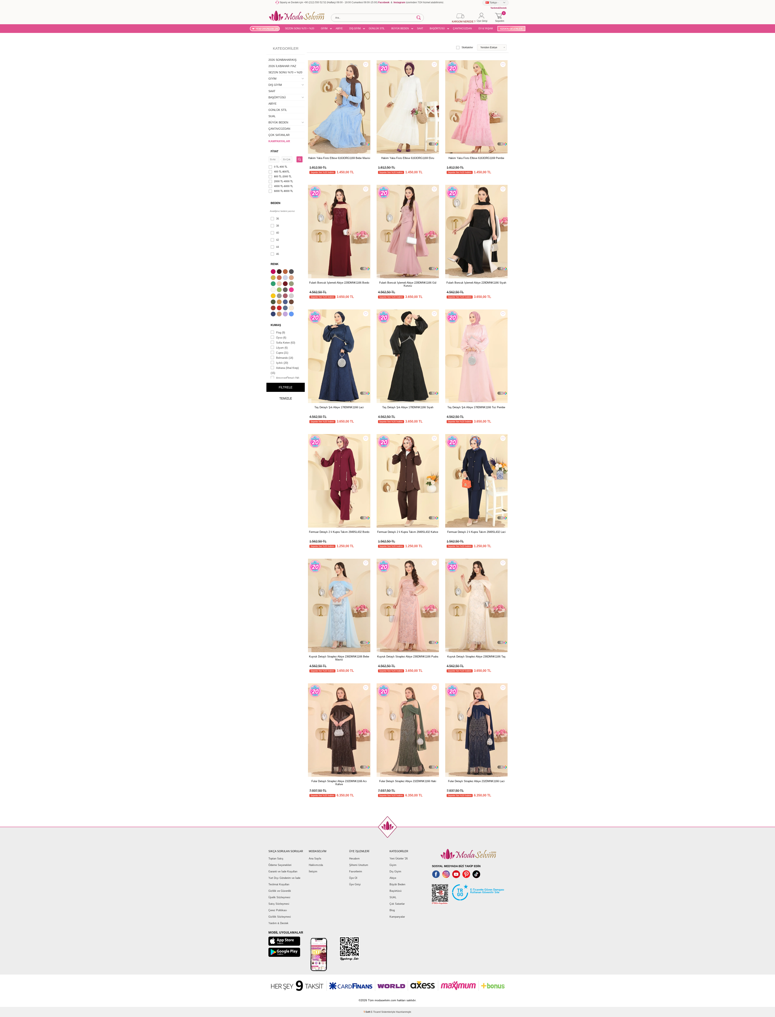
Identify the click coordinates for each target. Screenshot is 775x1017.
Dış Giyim (395, 871)
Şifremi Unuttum (358, 865)
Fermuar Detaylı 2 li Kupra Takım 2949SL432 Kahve (407, 531)
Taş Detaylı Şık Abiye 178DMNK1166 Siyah (407, 407)
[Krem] (292, 308)
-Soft (367, 1012)
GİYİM (324, 28)
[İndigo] (286, 302)
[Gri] (280, 296)
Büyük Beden (397, 884)
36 (277, 218)
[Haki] (274, 302)
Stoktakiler (467, 47)
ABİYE (339, 28)
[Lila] (286, 314)
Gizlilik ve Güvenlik (279, 890)
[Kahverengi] (292, 302)
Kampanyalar (397, 916)
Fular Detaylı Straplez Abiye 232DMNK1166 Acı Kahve (339, 783)
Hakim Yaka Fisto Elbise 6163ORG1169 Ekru (407, 158)
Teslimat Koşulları (278, 884)
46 (277, 254)
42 (277, 239)
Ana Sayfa (315, 858)
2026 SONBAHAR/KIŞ (282, 59)
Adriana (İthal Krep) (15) (285, 370)
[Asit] (274, 278)
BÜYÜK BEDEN (400, 28)
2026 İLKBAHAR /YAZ (282, 66)
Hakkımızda (316, 865)
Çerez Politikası (277, 910)
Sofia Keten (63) (285, 342)
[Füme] (286, 290)
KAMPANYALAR (279, 141)
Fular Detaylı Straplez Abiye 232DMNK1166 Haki (407, 781)
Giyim (393, 865)
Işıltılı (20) (282, 362)
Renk (275, 264)
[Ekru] (274, 290)
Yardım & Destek (278, 923)
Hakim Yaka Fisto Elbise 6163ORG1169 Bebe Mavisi (339, 158)
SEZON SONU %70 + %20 (299, 28)
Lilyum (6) (282, 347)
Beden (275, 203)
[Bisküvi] (280, 284)
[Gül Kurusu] (286, 296)
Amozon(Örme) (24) (287, 378)
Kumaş (276, 325)
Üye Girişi (355, 884)
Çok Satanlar (397, 903)
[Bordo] (286, 284)
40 (277, 232)
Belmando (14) (284, 357)
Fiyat (275, 151)
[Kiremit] (274, 308)
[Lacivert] (274, 314)
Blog (392, 910)
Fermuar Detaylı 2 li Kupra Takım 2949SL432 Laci (476, 531)
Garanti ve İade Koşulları (282, 871)
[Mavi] (292, 314)
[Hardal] (280, 302)
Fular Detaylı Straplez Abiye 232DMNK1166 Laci (476, 781)
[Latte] (280, 314)
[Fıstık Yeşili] (280, 290)
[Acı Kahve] (280, 272)
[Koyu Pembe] (274, 272)
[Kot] (286, 308)
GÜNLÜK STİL (377, 28)
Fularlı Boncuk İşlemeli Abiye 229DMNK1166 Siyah (476, 282)
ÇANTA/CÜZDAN (462, 28)
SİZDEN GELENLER (511, 28)
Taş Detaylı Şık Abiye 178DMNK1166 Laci (339, 407)
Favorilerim (355, 871)
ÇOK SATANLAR (279, 135)
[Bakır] (280, 278)
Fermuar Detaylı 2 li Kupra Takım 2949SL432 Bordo (339, 531)
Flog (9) (280, 332)
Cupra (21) (282, 352)
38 (277, 225)
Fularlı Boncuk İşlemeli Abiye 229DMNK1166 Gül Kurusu (407, 284)
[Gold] (274, 296)
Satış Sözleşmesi (278, 903)
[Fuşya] (292, 290)
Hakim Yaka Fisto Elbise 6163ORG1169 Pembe (476, 158)
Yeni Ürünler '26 (399, 858)
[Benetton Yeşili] (274, 284)
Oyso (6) (281, 337)
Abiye (393, 877)
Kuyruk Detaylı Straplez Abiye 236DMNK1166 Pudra (407, 656)
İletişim (313, 871)
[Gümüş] (292, 296)
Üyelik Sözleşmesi (279, 897)
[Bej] (292, 278)
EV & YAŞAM (486, 28)
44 (277, 246)
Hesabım (354, 858)
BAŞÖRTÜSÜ (437, 28)
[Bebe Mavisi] (286, 278)
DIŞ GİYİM (355, 28)
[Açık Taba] (286, 272)
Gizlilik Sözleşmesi (279, 916)
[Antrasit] (292, 272)
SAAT (420, 28)
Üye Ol (353, 877)
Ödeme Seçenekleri (279, 865)
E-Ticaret (376, 1012)
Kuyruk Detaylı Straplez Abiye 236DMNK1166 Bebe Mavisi (339, 658)
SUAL (272, 116)
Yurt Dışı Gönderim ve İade (284, 877)
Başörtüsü (395, 890)
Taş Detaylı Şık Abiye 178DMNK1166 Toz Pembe (476, 407)
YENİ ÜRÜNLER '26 (267, 28)
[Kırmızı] (280, 308)
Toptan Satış (275, 858)
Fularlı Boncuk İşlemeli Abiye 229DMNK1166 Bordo (339, 282)
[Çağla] (292, 284)
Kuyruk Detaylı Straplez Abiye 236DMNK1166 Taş (476, 656)
